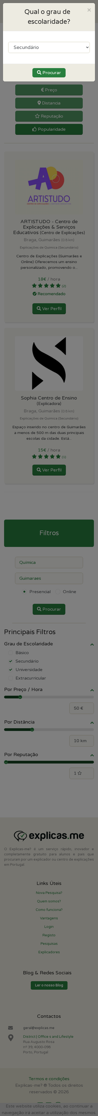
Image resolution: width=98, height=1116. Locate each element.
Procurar (51, 72)
